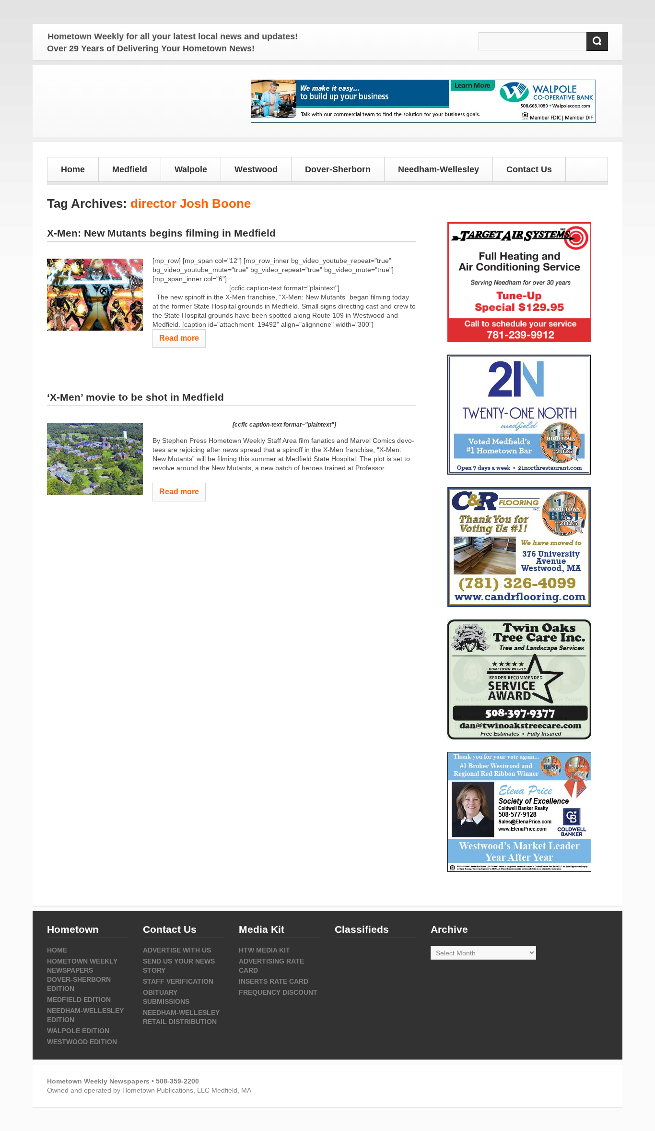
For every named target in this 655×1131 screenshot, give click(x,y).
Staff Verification (178, 981)
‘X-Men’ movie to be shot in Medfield (135, 397)
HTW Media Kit (264, 950)
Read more (179, 338)
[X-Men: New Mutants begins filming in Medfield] (95, 295)
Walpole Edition (78, 1031)
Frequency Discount (278, 992)
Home (73, 169)
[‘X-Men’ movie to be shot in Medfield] (95, 459)
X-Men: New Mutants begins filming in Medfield (161, 232)
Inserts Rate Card (273, 981)
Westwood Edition (82, 1042)
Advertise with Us (177, 950)
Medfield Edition (79, 999)
